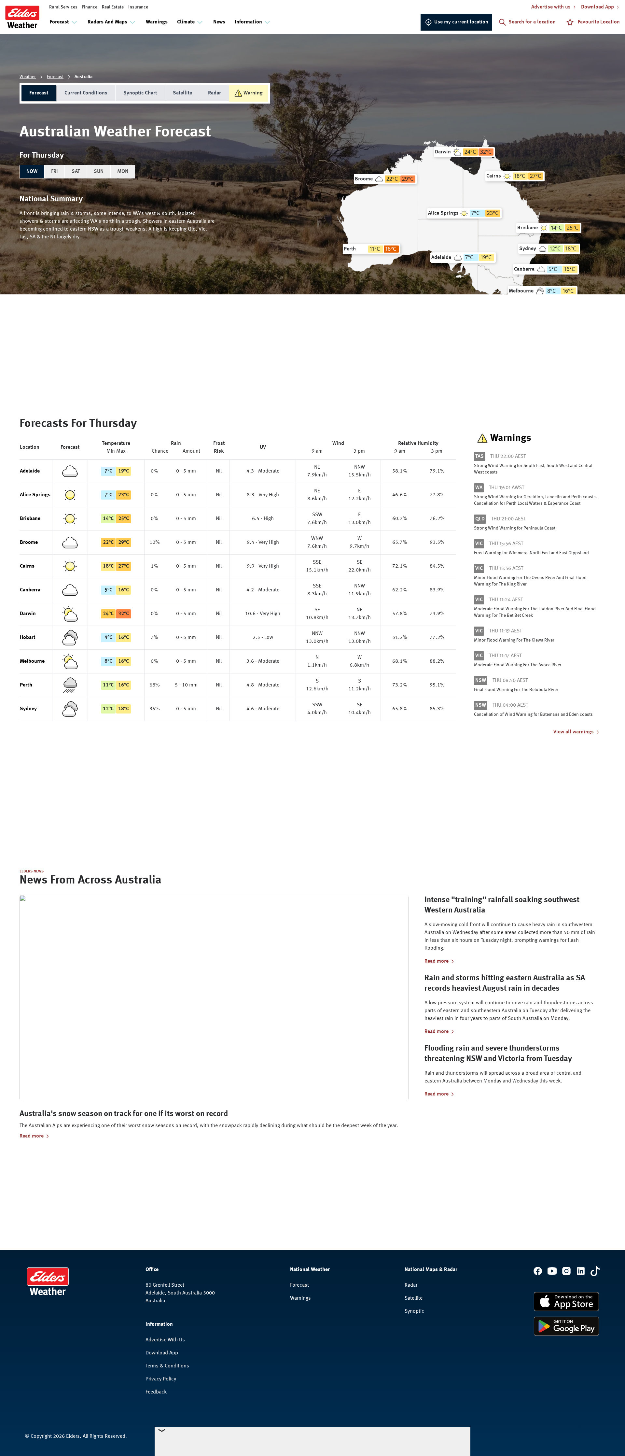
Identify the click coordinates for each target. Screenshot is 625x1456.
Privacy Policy (161, 1379)
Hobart (27, 637)
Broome (29, 542)
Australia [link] (83, 77)
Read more (32, 1136)
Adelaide (30, 471)
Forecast (55, 77)
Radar (214, 93)
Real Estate (113, 7)
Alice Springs (35, 495)
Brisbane (30, 518)
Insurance (138, 7)
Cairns (27, 566)
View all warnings (573, 732)
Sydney (28, 709)
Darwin (28, 613)
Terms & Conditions (167, 1366)
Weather (28, 77)
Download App (162, 1353)
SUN (99, 171)
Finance (89, 7)
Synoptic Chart (140, 93)
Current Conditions (85, 93)
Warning (253, 93)
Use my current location (461, 22)
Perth (26, 685)
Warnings (157, 22)
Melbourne (32, 661)
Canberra (30, 590)
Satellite (182, 93)
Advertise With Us (165, 1340)
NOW (31, 171)
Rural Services (63, 7)
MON (122, 171)
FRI (54, 171)
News (219, 22)
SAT (76, 171)
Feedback (156, 1392)
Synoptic (414, 1311)
